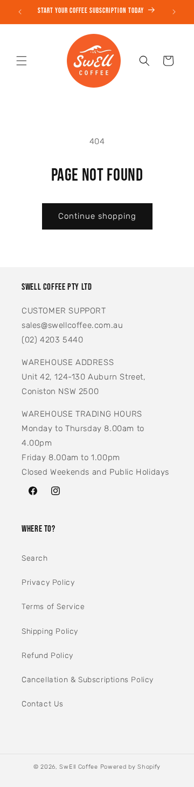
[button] (21, 61)
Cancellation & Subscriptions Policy (88, 679)
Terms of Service (53, 606)
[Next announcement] (174, 12)
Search (35, 558)
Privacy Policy (48, 582)
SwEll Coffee (78, 766)
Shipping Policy (50, 631)
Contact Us (43, 704)
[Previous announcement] (20, 12)
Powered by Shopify (130, 766)
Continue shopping (97, 216)
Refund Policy (47, 655)
